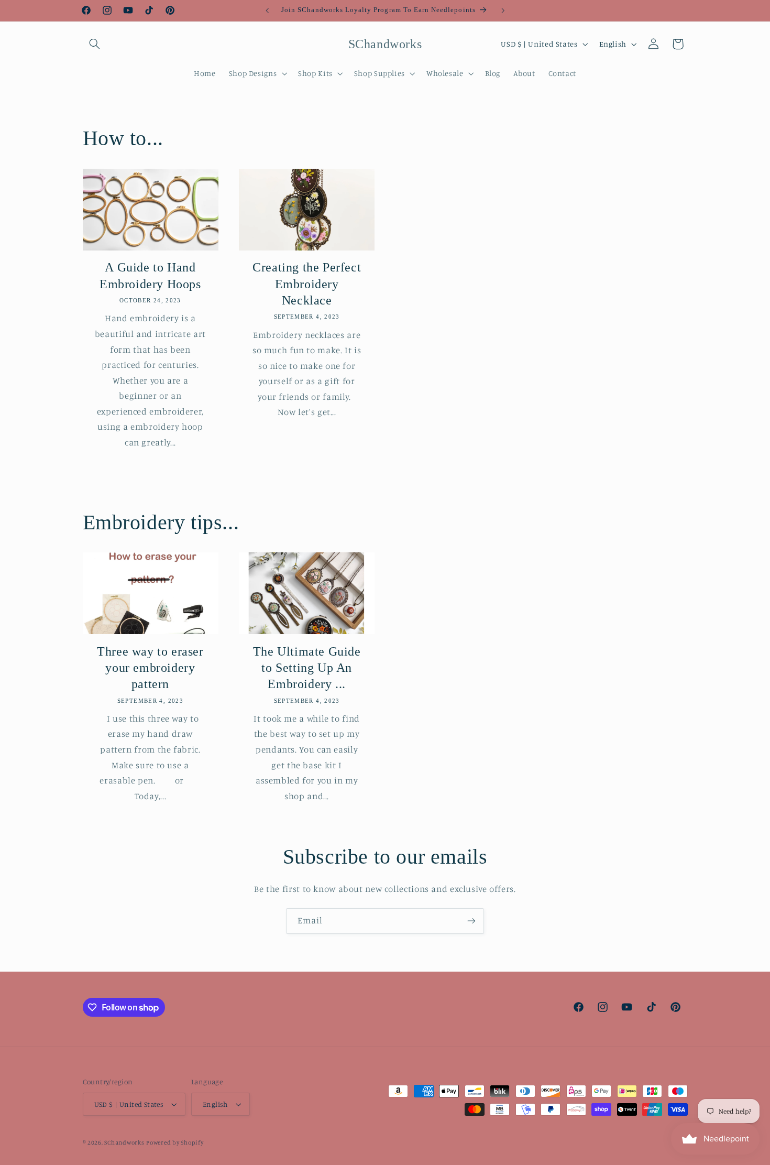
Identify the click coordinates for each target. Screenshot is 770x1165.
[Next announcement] (502, 10)
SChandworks (124, 1142)
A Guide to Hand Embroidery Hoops (150, 275)
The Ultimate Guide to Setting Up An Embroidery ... (307, 668)
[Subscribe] (471, 921)
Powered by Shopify (174, 1142)
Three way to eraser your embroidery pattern (150, 668)
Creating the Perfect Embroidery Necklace (306, 283)
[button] (95, 44)
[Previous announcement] (267, 10)
